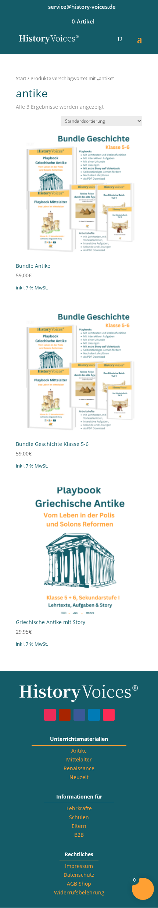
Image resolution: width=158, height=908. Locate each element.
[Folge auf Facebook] (79, 715)
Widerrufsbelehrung (79, 892)
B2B (79, 834)
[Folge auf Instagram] (50, 715)
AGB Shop (79, 883)
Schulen (79, 817)
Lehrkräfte (79, 808)
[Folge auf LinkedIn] (94, 715)
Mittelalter (79, 759)
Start (21, 78)
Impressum (79, 865)
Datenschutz (79, 874)
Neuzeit (79, 777)
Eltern (79, 825)
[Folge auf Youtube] (65, 715)
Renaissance (79, 768)
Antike (79, 750)
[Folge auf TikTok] (109, 715)
